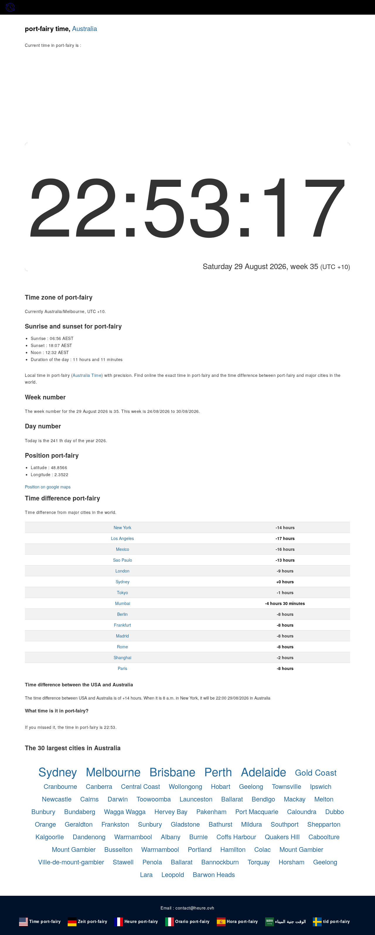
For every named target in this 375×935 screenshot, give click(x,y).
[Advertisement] (187, 99)
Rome (122, 646)
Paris (122, 668)
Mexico (122, 549)
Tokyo (122, 592)
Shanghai (122, 657)
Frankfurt (122, 625)
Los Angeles (122, 538)
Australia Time (87, 375)
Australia (84, 28)
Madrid (122, 636)
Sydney (122, 581)
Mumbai (122, 603)
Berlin (122, 614)
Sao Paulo (122, 560)
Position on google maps (48, 487)
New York (122, 527)
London (122, 571)
